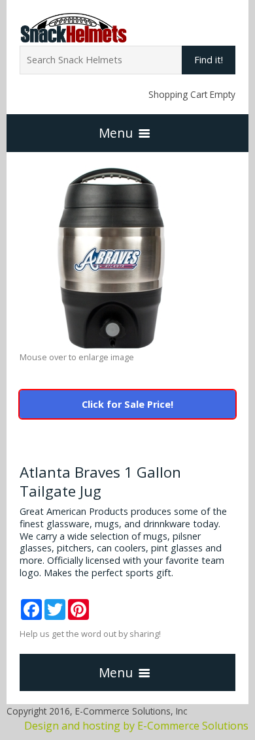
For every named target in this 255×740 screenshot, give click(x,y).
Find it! (208, 60)
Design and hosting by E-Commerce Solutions (136, 725)
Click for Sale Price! (127, 404)
